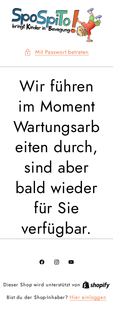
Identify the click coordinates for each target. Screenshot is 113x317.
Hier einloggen (88, 297)
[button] (56, 52)
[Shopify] (96, 284)
